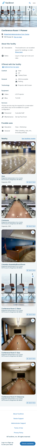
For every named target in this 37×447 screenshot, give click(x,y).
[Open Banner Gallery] (18, 16)
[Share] (29, 9)
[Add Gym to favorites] (33, 144)
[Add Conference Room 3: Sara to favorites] (33, 320)
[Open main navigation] (34, 3)
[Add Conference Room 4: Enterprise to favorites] (33, 365)
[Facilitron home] (8, 4)
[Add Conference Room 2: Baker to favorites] (33, 276)
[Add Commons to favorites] (33, 188)
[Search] (29, 3)
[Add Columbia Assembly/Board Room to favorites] (33, 232)
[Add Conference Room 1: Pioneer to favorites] (33, 9)
